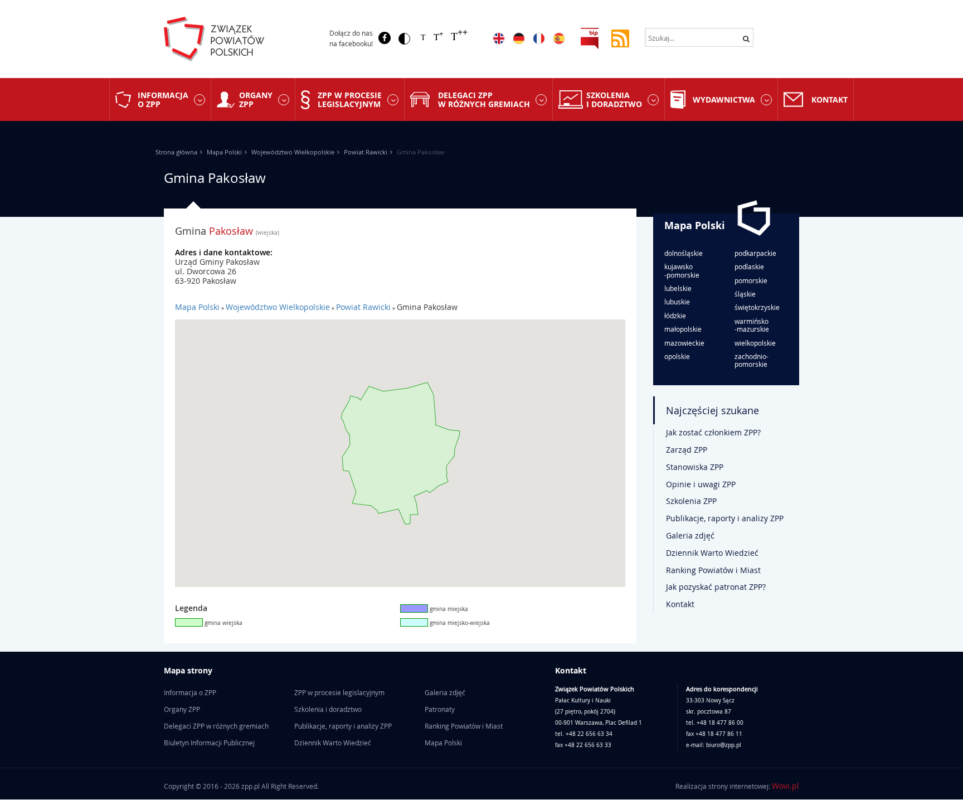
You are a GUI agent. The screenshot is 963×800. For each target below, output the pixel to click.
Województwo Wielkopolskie (292, 152)
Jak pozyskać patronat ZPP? (716, 586)
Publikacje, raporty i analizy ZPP (725, 518)
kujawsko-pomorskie (681, 271)
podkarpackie (755, 253)
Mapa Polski (224, 152)
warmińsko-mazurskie (752, 325)
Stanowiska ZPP (694, 467)
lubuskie (677, 302)
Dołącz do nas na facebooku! (351, 38)
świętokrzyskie (757, 307)
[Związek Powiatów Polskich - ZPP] (237, 39)
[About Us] (499, 38)
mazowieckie (684, 343)
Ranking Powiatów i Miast (713, 570)
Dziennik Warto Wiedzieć (712, 552)
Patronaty (440, 709)
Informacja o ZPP (163, 99)
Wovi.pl (785, 785)
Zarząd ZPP (686, 449)
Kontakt (829, 99)
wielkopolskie (755, 343)
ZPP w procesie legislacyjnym (350, 99)
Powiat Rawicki (365, 152)
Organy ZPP (256, 99)
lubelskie (678, 288)
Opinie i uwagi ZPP (701, 484)
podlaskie (749, 266)
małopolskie (683, 329)
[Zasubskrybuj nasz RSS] (620, 37)
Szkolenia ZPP (691, 501)
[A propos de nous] (539, 38)
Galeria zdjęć (690, 535)
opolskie (677, 356)
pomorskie (751, 280)
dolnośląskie (683, 253)
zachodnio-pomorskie (752, 360)
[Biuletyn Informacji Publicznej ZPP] (590, 37)
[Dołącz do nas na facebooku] (384, 38)
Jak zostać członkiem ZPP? (713, 432)
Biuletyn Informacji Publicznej (209, 742)
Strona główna (176, 152)
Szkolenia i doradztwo (614, 99)
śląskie (745, 294)
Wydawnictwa (724, 99)
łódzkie (675, 315)
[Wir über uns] (519, 38)
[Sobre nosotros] (559, 38)
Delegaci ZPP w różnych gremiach (484, 99)
